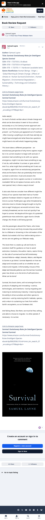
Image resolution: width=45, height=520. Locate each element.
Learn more (4, 4)
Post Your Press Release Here (21, 36)
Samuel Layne (10, 33)
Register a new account (22, 446)
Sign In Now (22, 451)
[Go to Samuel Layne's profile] (3, 34)
